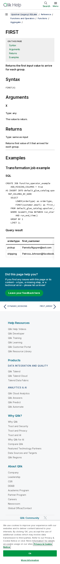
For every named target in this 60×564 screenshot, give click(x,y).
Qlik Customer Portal (19, 347)
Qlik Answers (15, 397)
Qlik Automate (16, 406)
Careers (12, 499)
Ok (29, 553)
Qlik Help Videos (17, 329)
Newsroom (14, 503)
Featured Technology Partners (24, 448)
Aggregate (15, 22)
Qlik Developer (16, 333)
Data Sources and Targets (22, 453)
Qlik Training (14, 338)
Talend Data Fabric (18, 380)
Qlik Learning (15, 342)
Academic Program (18, 490)
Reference (46, 14)
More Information (30, 560)
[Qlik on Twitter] (45, 517)
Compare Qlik (15, 444)
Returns (13, 53)
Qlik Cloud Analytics (19, 393)
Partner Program (17, 494)
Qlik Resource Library (20, 351)
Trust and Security (18, 426)
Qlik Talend (14, 371)
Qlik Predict (14, 402)
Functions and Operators (22, 18)
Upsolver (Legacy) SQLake (24, 14)
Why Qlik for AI (16, 439)
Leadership (14, 477)
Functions (42, 18)
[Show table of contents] (6, 14)
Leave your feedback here (24, 292)
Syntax (12, 45)
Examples (14, 57)
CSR (10, 481)
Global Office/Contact (20, 508)
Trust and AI (14, 435)
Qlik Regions (15, 457)
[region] (30, 542)
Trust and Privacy (17, 430)
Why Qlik (13, 421)
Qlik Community (29, 517)
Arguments (14, 49)
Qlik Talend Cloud (17, 376)
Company (13, 472)
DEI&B (11, 486)
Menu (55, 6)
